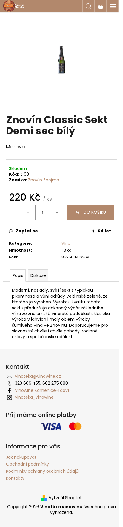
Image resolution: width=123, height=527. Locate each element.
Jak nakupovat (21, 457)
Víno (65, 243)
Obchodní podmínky (27, 464)
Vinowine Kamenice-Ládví (42, 390)
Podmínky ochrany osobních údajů (42, 471)
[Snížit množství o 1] (28, 212)
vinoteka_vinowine (34, 397)
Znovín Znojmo (43, 180)
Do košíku (95, 212)
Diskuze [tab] (38, 275)
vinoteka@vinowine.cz (38, 376)
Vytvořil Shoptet (65, 498)
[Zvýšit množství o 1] (57, 212)
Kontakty (15, 478)
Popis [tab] (18, 275)
